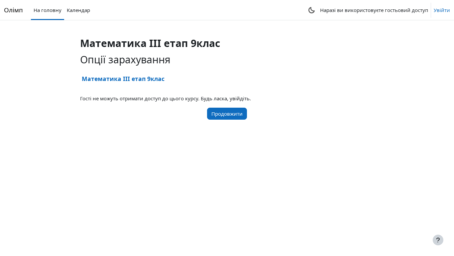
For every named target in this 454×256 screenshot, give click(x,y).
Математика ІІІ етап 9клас (123, 79)
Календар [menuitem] (78, 10)
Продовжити (227, 113)
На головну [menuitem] (47, 10)
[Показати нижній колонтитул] (438, 240)
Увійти (442, 10)
